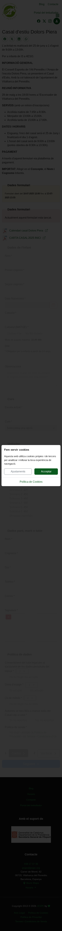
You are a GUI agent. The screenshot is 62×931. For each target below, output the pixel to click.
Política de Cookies (31, 481)
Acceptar (46, 471)
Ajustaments (18, 471)
